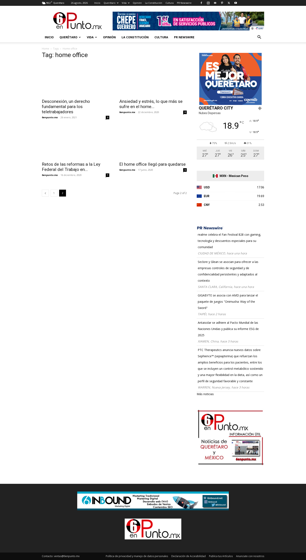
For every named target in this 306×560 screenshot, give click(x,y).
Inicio (97, 2)
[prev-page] (45, 193)
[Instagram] (208, 3)
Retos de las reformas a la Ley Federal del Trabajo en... (71, 167)
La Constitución (153, 2)
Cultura (169, 2)
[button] (259, 38)
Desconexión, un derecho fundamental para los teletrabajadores (66, 106)
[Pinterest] (222, 3)
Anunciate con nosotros (250, 556)
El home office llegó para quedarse (152, 164)
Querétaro (110, 2)
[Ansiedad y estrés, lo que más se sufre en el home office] (153, 79)
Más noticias (205, 394)
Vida (124, 2)
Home (45, 48)
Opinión (137, 2)
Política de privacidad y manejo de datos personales (137, 556)
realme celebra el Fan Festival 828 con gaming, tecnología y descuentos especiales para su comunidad (229, 241)
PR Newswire (184, 2)
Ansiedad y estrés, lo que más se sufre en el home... (151, 104)
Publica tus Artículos (221, 556)
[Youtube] (236, 3)
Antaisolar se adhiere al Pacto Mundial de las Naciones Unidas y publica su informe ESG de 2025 (228, 329)
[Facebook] (201, 3)
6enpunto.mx (50, 117)
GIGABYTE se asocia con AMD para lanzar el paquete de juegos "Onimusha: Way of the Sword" (228, 301)
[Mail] (215, 3)
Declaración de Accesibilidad (188, 556)
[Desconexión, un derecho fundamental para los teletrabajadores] (75, 79)
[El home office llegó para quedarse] (153, 142)
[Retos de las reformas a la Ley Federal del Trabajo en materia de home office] (75, 142)
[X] (229, 3)
